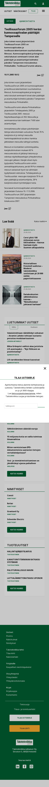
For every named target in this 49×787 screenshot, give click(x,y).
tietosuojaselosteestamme (23, 393)
